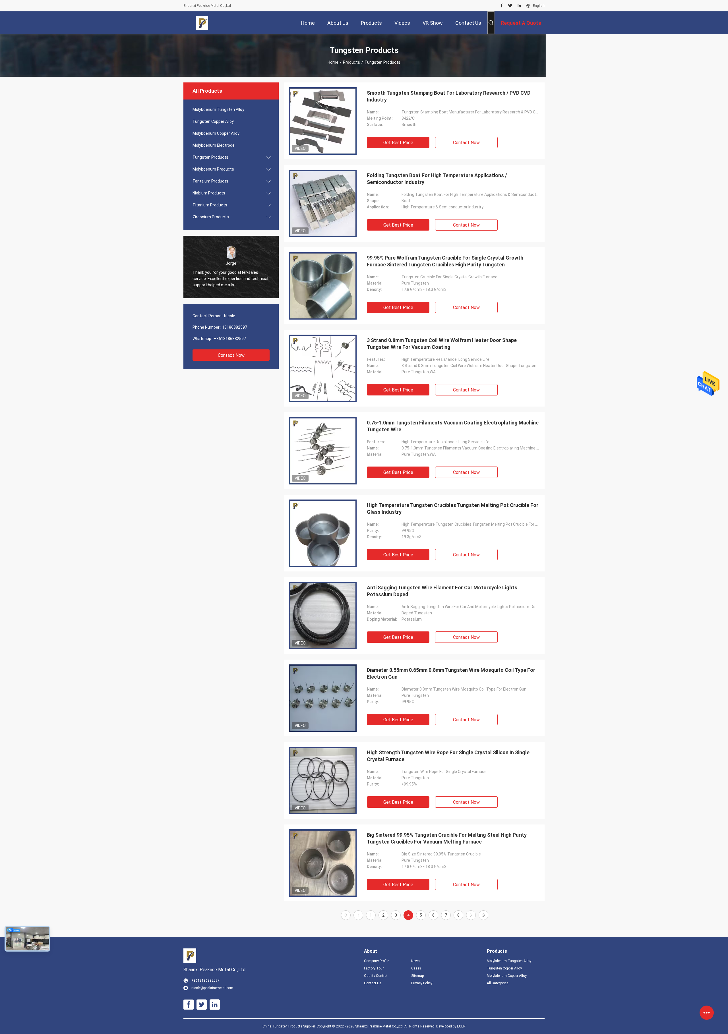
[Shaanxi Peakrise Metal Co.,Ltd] (202, 22)
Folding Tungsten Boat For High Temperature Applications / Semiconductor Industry (437, 178)
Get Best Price (398, 142)
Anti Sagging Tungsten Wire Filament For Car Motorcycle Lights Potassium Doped (442, 591)
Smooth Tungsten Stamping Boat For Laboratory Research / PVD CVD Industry (448, 96)
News (415, 961)
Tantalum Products (210, 181)
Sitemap (417, 976)
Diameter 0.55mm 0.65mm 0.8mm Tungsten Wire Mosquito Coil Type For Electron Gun (451, 673)
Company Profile (376, 961)
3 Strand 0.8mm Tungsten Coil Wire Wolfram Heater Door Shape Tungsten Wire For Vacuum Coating (442, 343)
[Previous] (358, 915)
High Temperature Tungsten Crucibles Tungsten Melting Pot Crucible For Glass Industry (452, 508)
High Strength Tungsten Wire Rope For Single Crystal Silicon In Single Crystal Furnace (448, 755)
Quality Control (375, 976)
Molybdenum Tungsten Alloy (218, 109)
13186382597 (234, 327)
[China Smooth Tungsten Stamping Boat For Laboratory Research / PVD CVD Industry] (323, 121)
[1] (346, 915)
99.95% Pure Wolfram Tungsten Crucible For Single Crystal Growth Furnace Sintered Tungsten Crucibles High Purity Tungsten (445, 261)
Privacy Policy (421, 983)
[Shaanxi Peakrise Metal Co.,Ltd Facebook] (502, 5)
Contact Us (372, 983)
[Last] (483, 915)
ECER (461, 1026)
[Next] (471, 915)
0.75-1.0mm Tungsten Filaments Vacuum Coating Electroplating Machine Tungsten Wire (453, 426)
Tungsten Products (210, 157)
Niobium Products (209, 193)
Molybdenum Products (213, 169)
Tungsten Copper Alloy (213, 121)
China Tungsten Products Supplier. (289, 1026)
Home (333, 62)
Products (351, 62)
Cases (416, 968)
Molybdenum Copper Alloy (216, 133)
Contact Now (231, 355)
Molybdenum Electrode (214, 145)
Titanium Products (210, 205)
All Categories (497, 983)
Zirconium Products (211, 217)
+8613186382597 (230, 338)
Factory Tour (374, 968)
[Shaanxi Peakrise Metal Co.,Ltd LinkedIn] (519, 5)
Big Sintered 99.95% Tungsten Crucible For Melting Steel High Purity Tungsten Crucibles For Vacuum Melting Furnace (447, 838)
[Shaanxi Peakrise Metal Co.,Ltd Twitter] (510, 5)
